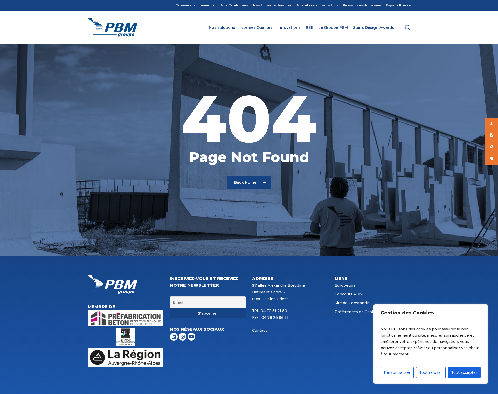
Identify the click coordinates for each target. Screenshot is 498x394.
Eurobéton (345, 285)
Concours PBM (349, 294)
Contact (259, 330)
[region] (431, 344)
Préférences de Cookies (357, 311)
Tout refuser (430, 372)
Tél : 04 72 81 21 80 (269, 310)
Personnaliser (397, 372)
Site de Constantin (352, 303)
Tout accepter (464, 372)
